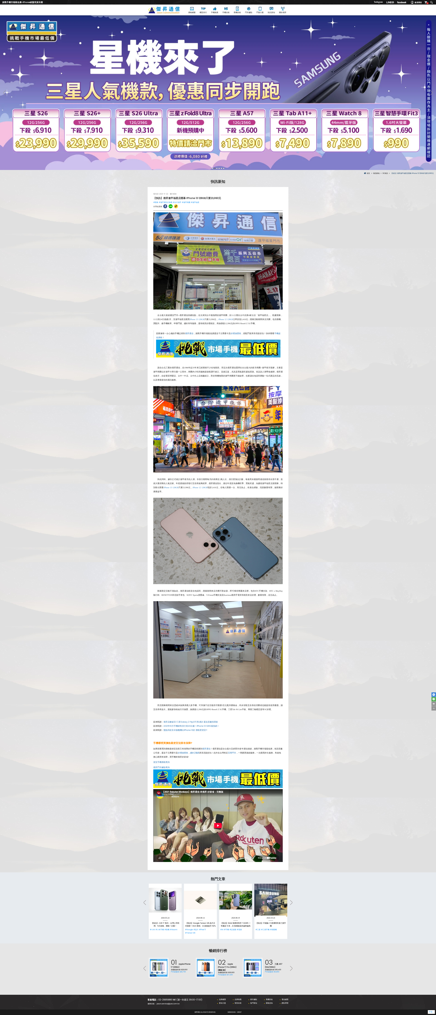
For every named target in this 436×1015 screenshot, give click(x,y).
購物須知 (269, 1003)
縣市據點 (253, 999)
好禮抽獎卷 (236, 333)
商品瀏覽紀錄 (433, 704)
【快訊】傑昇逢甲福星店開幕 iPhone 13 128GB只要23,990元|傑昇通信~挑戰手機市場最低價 (168, 13)
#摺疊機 (273, 929)
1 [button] (212, 168)
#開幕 (155, 202)
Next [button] (431, 92)
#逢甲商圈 (186, 202)
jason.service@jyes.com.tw (168, 1003)
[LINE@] (390, 2)
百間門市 (232, 752)
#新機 (166, 929)
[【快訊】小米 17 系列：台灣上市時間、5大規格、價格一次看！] (165, 900)
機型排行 (203, 12)
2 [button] (214, 168)
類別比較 (238, 1003)
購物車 (427, 3)
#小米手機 (159, 929)
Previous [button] (4, 92)
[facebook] (402, 2)
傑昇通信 (189, 333)
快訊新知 (271, 12)
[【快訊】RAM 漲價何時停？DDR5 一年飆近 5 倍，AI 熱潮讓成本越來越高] (235, 900)
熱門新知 (253, 1003)
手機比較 (226, 12)
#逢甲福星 (195, 202)
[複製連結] (176, 206)
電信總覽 (285, 999)
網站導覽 (285, 1003)
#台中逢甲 (177, 202)
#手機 (226, 929)
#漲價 (239, 929)
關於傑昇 (282, 12)
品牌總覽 (222, 999)
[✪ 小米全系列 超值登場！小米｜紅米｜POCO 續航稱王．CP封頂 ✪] (218, 92)
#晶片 (195, 929)
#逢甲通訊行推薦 (165, 202)
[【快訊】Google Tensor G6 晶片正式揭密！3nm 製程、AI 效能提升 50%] (200, 900)
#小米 (152, 929)
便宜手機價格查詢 (161, 762)
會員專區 (418, 2)
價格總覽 (192, 12)
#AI (221, 929)
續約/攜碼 (194, 752)
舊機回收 (237, 12)
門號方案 (260, 12)
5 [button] (221, 168)
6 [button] (223, 168)
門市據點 (248, 12)
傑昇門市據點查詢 (161, 767)
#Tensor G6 (190, 933)
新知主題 (222, 1003)
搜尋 (431, 2)
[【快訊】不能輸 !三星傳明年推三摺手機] (270, 900)
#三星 (257, 929)
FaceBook (433, 694)
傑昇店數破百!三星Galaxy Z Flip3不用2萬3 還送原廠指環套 (191, 721)
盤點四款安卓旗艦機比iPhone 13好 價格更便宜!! (185, 730)
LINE (433, 699)
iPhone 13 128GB (197, 319)
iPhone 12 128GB (225, 319)
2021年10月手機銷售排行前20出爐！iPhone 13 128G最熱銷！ (191, 726)
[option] (218, 92)
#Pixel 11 (202, 929)
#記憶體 (232, 929)
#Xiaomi (173, 929)
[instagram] (379, 2)
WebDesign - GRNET (235, 1012)
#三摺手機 (265, 929)
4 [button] (219, 168)
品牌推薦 (238, 999)
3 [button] (217, 168)
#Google (189, 929)
